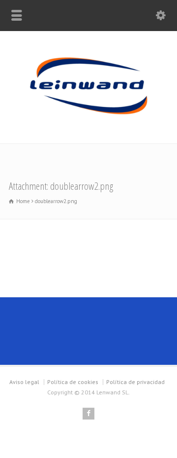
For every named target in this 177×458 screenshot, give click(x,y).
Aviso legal (24, 382)
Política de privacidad (135, 382)
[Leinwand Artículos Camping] (88, 122)
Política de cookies (72, 382)
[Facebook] (88, 414)
